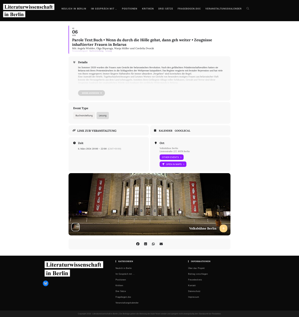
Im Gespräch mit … (125, 274)
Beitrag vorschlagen (198, 274)
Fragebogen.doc (123, 297)
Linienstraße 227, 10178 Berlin (175, 151)
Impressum (193, 297)
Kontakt (192, 285)
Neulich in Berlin (124, 268)
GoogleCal (182, 130)
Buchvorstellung (84, 115)
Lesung (103, 115)
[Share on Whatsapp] (153, 244)
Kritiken (119, 285)
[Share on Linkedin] (146, 244)
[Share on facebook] (138, 244)
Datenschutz (194, 291)
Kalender (165, 130)
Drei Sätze (121, 291)
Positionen (121, 280)
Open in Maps (174, 164)
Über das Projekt (196, 268)
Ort (162, 143)
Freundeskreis (195, 280)
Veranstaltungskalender (127, 303)
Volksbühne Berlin (169, 148)
